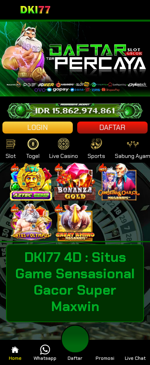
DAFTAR (112, 127)
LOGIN (37, 127)
